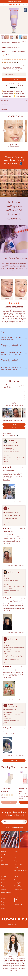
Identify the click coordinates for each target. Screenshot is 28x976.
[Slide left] (4, 130)
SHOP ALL (24, 767)
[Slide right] (24, 130)
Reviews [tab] (7, 421)
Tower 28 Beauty (16, 924)
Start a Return (4, 883)
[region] (14, 412)
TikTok (2, 908)
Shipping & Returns (19, 883)
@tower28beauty (17, 828)
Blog (15, 861)
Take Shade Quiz (21, 51)
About (16, 858)
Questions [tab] (18, 421)
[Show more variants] (16, 795)
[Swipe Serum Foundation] (9, 778)
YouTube (3, 905)
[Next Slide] (24, 412)
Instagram (3, 902)
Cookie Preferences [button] (5, 892)
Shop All (3, 855)
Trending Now (8, 767)
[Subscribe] (25, 822)
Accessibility (4, 889)
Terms (15, 880)
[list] (14, 133)
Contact (3, 880)
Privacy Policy (17, 886)
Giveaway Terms (18, 889)
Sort (4, 435)
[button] (2, 4)
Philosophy (17, 855)
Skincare (3, 861)
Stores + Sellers (18, 864)
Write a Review (16, 428)
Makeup (3, 858)
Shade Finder (4, 864)
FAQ (2, 886)
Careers (16, 867)
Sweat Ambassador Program (20, 870)
